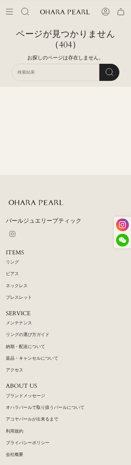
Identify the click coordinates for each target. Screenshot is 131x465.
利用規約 (14, 431)
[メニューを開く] (9, 11)
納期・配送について (25, 346)
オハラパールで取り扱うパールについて (45, 407)
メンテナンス (19, 322)
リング (12, 262)
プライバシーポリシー (27, 442)
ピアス (12, 273)
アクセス (14, 369)
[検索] (109, 72)
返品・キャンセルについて (32, 358)
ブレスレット (19, 297)
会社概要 (14, 454)
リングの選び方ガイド (27, 334)
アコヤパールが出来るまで (32, 419)
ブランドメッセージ (25, 395)
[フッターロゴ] (37, 202)
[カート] (120, 11)
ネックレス (17, 285)
